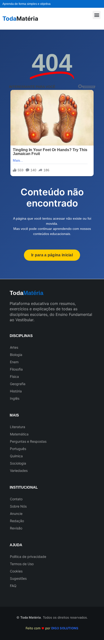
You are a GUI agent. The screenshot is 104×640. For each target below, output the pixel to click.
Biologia (16, 355)
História (16, 391)
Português (18, 449)
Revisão (16, 528)
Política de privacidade (28, 556)
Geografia (17, 384)
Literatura (17, 427)
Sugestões (18, 578)
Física (14, 376)
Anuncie (16, 513)
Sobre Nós (18, 506)
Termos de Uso (22, 564)
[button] (97, 15)
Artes (14, 347)
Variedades (19, 470)
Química (16, 456)
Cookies (16, 571)
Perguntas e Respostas (28, 441)
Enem (14, 362)
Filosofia (16, 369)
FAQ (13, 586)
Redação (17, 521)
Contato (16, 499)
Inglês (14, 398)
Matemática (19, 434)
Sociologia (18, 463)
